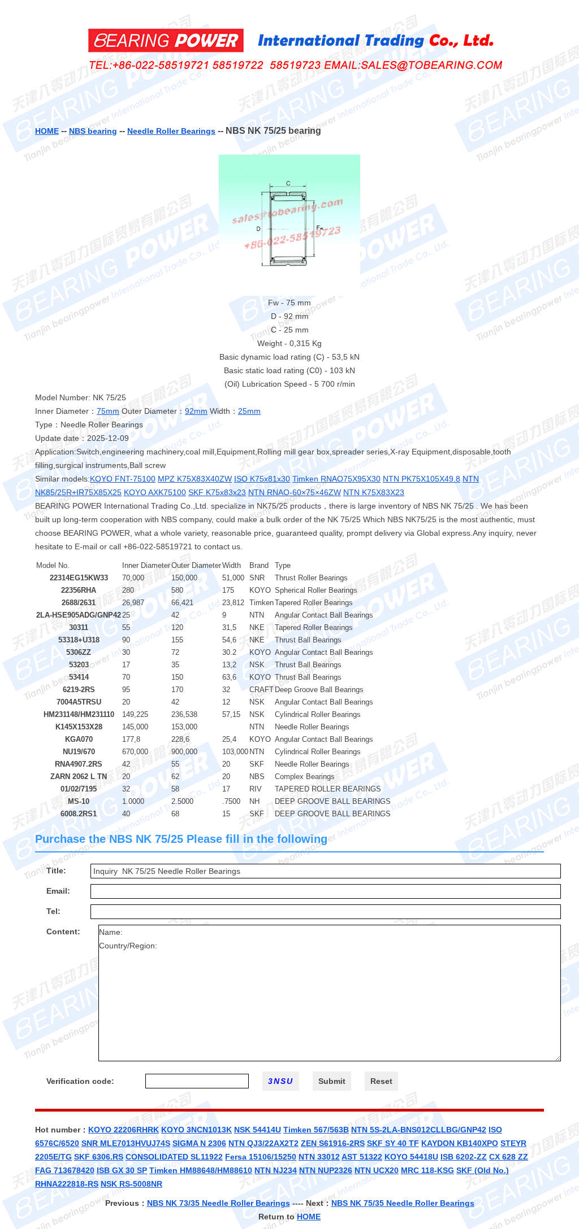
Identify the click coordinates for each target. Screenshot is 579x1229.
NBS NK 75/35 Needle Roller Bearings (402, 1203)
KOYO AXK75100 (155, 492)
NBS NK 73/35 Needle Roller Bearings (218, 1203)
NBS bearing (93, 130)
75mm (108, 411)
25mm (249, 411)
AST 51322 (362, 1156)
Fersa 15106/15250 (260, 1156)
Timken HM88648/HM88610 (200, 1170)
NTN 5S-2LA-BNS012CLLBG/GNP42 (418, 1129)
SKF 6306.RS (98, 1156)
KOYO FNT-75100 (122, 478)
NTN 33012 (319, 1156)
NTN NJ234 (275, 1170)
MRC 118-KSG (427, 1170)
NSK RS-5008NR (131, 1183)
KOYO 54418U (411, 1156)
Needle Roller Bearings (171, 130)
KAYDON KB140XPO (459, 1143)
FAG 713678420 (64, 1170)
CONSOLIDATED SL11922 (174, 1156)
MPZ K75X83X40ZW (195, 478)
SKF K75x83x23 (217, 492)
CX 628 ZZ (508, 1156)
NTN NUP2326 (325, 1170)
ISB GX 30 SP (122, 1170)
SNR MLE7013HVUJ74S (125, 1143)
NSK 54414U (257, 1129)
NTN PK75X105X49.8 (421, 478)
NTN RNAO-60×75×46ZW (294, 492)
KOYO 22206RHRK (123, 1129)
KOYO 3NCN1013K (196, 1129)
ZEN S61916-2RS (333, 1143)
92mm (196, 411)
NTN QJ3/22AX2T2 (263, 1143)
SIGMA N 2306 (199, 1143)
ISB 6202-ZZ (463, 1156)
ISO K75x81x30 (262, 478)
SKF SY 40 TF (393, 1143)
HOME (47, 130)
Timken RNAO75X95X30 (336, 478)
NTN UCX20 (377, 1170)
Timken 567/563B (316, 1129)
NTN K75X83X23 (373, 492)
